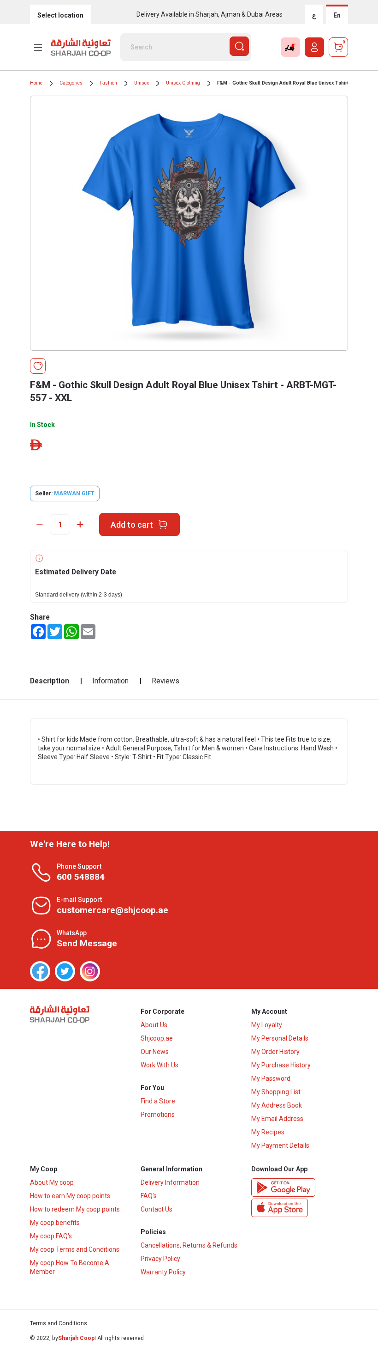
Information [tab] (110, 680)
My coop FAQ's (51, 1236)
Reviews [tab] (165, 680)
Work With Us (159, 1065)
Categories (71, 83)
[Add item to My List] (38, 366)
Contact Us (156, 1209)
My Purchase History (281, 1065)
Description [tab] (49, 680)
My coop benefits (55, 1222)
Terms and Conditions (58, 1323)
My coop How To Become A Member (69, 1267)
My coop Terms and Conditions (74, 1249)
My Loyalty (266, 1025)
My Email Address (277, 1118)
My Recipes (267, 1132)
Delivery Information (170, 1182)
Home (36, 83)
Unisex (141, 83)
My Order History (275, 1051)
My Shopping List (276, 1092)
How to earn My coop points (70, 1196)
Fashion (108, 83)
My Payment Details (280, 1145)
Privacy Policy (160, 1258)
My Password (270, 1078)
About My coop (52, 1182)
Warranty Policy (163, 1272)
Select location (60, 15)
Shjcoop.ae (157, 1038)
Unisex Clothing (183, 83)
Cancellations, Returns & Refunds (189, 1245)
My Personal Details (279, 1038)
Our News (155, 1051)
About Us (154, 1025)
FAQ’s (149, 1196)
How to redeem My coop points (75, 1209)
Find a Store (158, 1101)
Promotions (158, 1114)
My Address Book (276, 1105)
